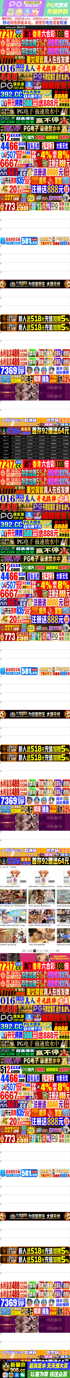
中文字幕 (30, 440)
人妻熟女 (54, 440)
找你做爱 (42, 443)
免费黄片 (42, 454)
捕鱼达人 (18, 447)
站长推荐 (6, 443)
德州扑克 (42, 447)
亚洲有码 (54, 436)
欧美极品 (65, 436)
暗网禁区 (54, 454)
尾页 (57, 951)
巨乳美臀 (42, 440)
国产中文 (18, 458)
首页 (24, 951)
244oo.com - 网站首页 (16, 27)
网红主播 (30, 436)
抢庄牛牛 (30, 447)
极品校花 (54, 458)
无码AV (6, 451)
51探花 (42, 451)
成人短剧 (42, 458)
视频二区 (6, 440)
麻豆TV (30, 451)
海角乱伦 (65, 454)
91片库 (54, 451)
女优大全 (65, 451)
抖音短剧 (18, 451)
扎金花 (66, 447)
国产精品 (18, 436)
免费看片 (6, 458)
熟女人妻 (30, 454)
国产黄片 (18, 454)
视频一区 (6, 436)
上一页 (30, 951)
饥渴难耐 (30, 443)
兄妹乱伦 (30, 458)
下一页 (46, 951)
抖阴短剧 (65, 458)
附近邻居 (18, 443)
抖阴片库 (6, 454)
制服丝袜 (65, 440)
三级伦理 (18, 440)
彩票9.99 (54, 447)
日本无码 (42, 436)
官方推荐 (6, 447)
